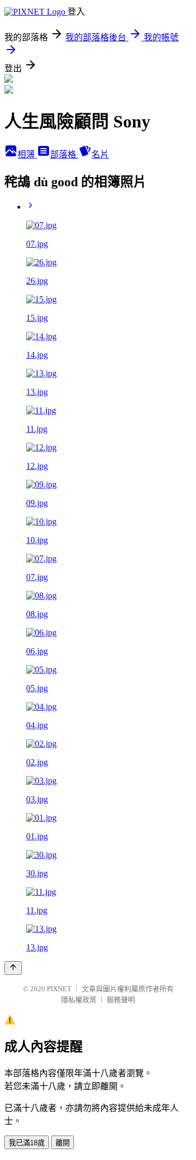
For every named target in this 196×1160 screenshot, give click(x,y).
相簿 (27, 154)
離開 (63, 1143)
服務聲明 (121, 1000)
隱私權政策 (78, 1000)
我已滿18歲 (27, 1143)
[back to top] (13, 968)
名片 (100, 154)
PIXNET (59, 989)
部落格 (64, 154)
